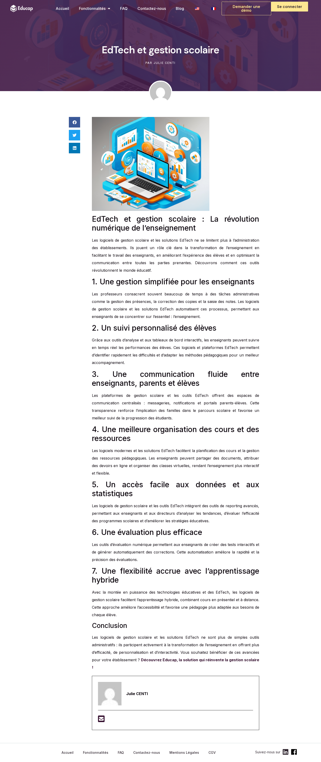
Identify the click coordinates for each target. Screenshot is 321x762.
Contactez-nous (151, 8)
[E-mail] (101, 720)
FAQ (124, 8)
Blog (180, 8)
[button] (74, 122)
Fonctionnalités (92, 8)
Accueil (62, 8)
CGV (212, 752)
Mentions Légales (184, 752)
